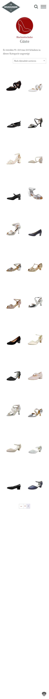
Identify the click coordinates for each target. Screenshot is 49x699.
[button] (44, 694)
